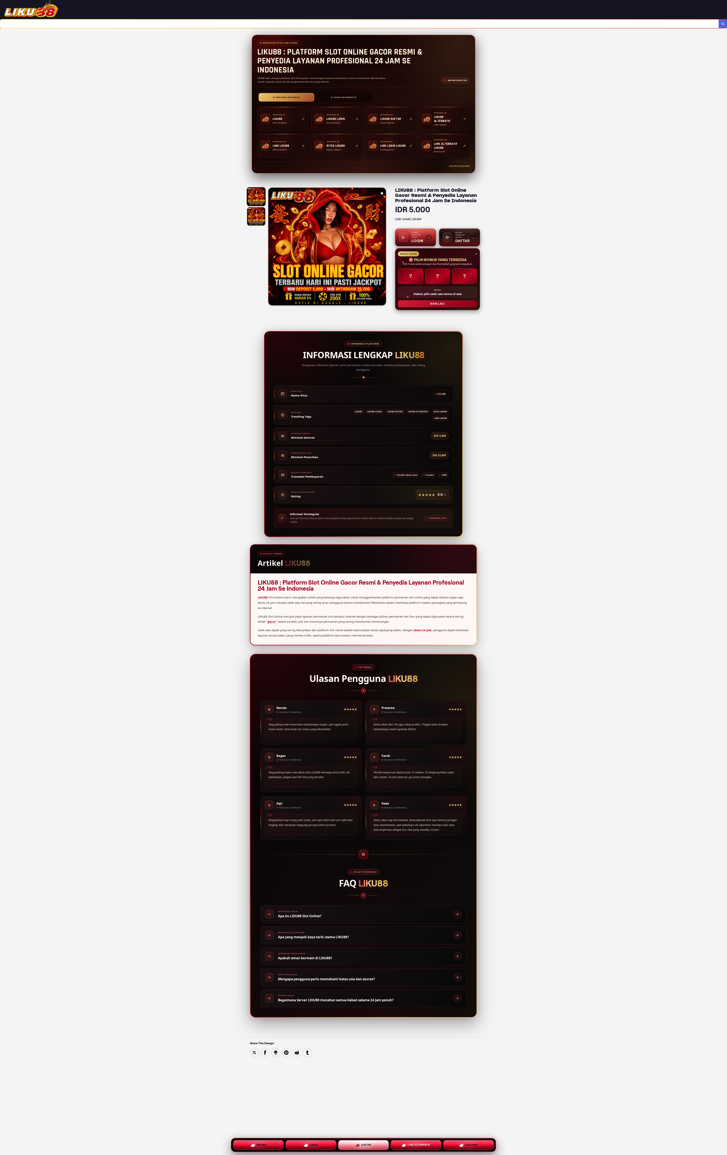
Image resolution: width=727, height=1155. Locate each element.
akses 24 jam (422, 630)
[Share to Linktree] (275, 1052)
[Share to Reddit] (296, 1052)
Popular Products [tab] (345, 97)
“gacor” (271, 621)
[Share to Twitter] (254, 1052)
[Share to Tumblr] (307, 1052)
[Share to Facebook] (265, 1052)
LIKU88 (263, 597)
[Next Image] (383, 247)
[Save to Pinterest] (286, 1052)
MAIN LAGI (437, 303)
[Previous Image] (271, 247)
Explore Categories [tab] (288, 97)
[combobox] (359, 23)
